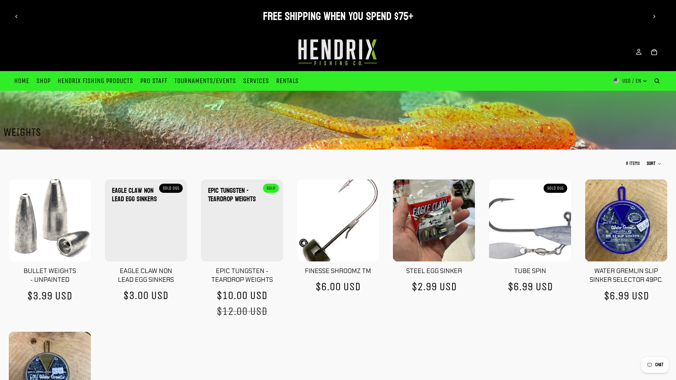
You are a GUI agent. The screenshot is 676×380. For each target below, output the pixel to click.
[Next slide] (654, 16)
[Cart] (654, 52)
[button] (654, 163)
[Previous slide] (16, 16)
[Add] (656, 250)
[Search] (657, 81)
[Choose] (80, 250)
